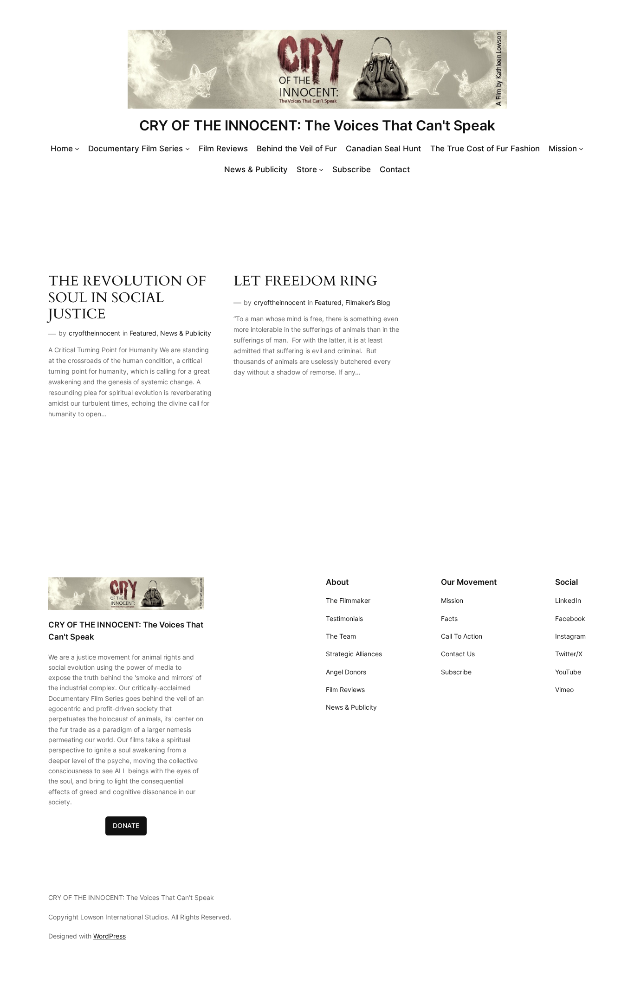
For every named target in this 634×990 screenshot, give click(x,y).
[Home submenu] (77, 148)
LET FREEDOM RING (305, 281)
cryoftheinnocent (94, 333)
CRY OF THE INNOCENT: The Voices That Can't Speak (317, 125)
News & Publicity (185, 333)
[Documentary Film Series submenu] (187, 148)
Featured (142, 333)
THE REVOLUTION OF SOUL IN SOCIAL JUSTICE (127, 298)
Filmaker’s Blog (367, 302)
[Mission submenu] (581, 148)
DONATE (126, 825)
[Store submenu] (321, 169)
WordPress (109, 936)
